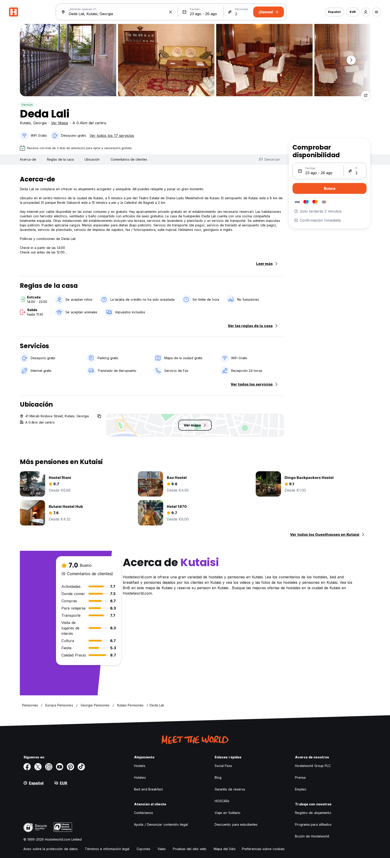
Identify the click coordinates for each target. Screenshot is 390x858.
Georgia (39, 123)
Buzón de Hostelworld (312, 836)
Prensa (300, 777)
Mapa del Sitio (225, 849)
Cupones (143, 849)
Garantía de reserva (230, 789)
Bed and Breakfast (148, 789)
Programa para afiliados (313, 824)
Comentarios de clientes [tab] (129, 159)
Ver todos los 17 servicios (112, 135)
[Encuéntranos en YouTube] (59, 766)
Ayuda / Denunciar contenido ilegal (161, 824)
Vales (162, 849)
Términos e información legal (107, 849)
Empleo (300, 789)
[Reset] (170, 12)
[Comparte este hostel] (365, 95)
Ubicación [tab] (92, 159)
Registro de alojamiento (313, 813)
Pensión (27, 104)
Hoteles (140, 777)
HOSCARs (222, 801)
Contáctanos (143, 813)
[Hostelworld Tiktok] (81, 766)
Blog (218, 777)
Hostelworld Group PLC (313, 766)
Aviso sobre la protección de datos (50, 849)
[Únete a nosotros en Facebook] (27, 766)
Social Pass (223, 766)
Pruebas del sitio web (189, 849)
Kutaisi (25, 123)
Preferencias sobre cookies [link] (263, 849)
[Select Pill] (365, 11)
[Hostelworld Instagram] (48, 766)
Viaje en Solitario (228, 813)
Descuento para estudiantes (236, 824)
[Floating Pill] (351, 60)
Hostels (139, 766)
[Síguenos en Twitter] (38, 766)
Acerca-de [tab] (28, 159)
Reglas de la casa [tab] (60, 159)
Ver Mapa (59, 123)
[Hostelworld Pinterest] (70, 766)
